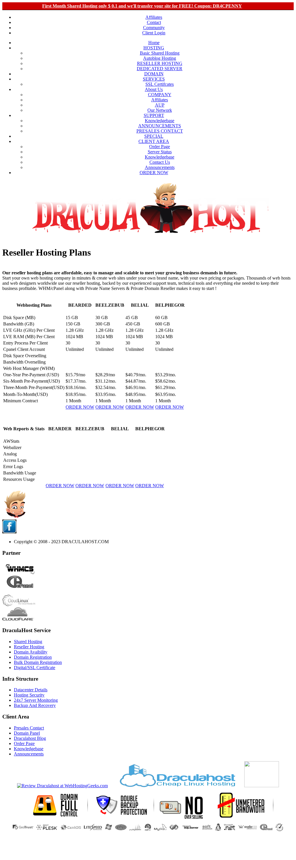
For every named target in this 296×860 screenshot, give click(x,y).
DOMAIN (154, 73)
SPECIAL (153, 136)
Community (154, 27)
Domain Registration (33, 657)
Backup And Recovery (35, 705)
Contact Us (159, 162)
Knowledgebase (159, 120)
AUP (159, 105)
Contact (154, 22)
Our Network (159, 110)
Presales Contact (29, 727)
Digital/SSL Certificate (34, 667)
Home (154, 42)
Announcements (160, 167)
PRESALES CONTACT (159, 131)
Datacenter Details (30, 689)
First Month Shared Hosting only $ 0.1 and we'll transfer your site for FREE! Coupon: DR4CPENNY (142, 5)
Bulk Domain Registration (38, 662)
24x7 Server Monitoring (36, 700)
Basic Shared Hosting (160, 53)
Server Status (160, 151)
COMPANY (159, 94)
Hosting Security (29, 695)
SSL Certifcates (159, 84)
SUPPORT (154, 115)
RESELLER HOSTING (159, 63)
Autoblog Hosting (159, 58)
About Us (154, 89)
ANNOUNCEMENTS (159, 125)
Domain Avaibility (30, 651)
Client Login (153, 32)
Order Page (159, 146)
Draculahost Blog (30, 738)
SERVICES (154, 79)
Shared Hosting (28, 641)
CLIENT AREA (153, 141)
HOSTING (153, 47)
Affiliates (153, 17)
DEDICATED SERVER (159, 68)
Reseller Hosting (29, 646)
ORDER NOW (154, 172)
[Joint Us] (9, 531)
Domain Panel (27, 733)
